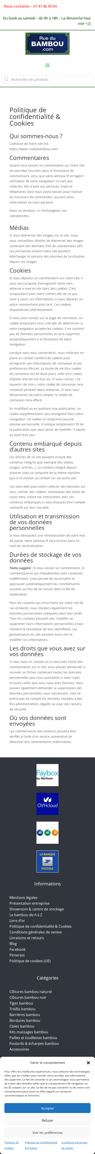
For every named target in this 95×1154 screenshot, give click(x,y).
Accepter (47, 1108)
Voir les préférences (47, 1132)
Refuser (47, 1120)
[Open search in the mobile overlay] (47, 79)
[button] (88, 1063)
